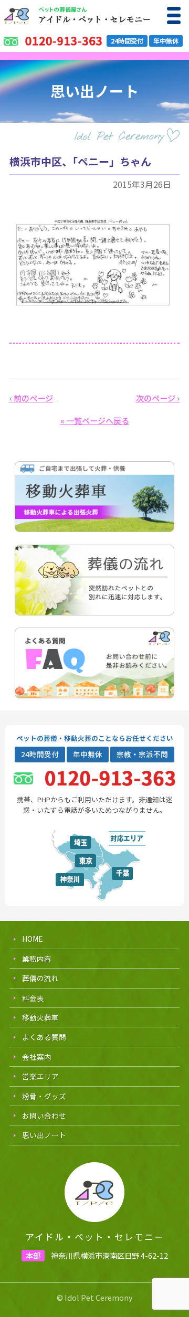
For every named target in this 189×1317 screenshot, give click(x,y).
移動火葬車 (40, 1017)
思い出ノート (44, 1135)
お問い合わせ (44, 1115)
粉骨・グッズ (44, 1096)
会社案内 (36, 1057)
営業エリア (40, 1076)
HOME (32, 938)
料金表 (33, 998)
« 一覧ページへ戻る (94, 420)
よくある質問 (44, 1037)
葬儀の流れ (40, 978)
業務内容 (36, 958)
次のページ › (158, 397)
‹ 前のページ (31, 397)
